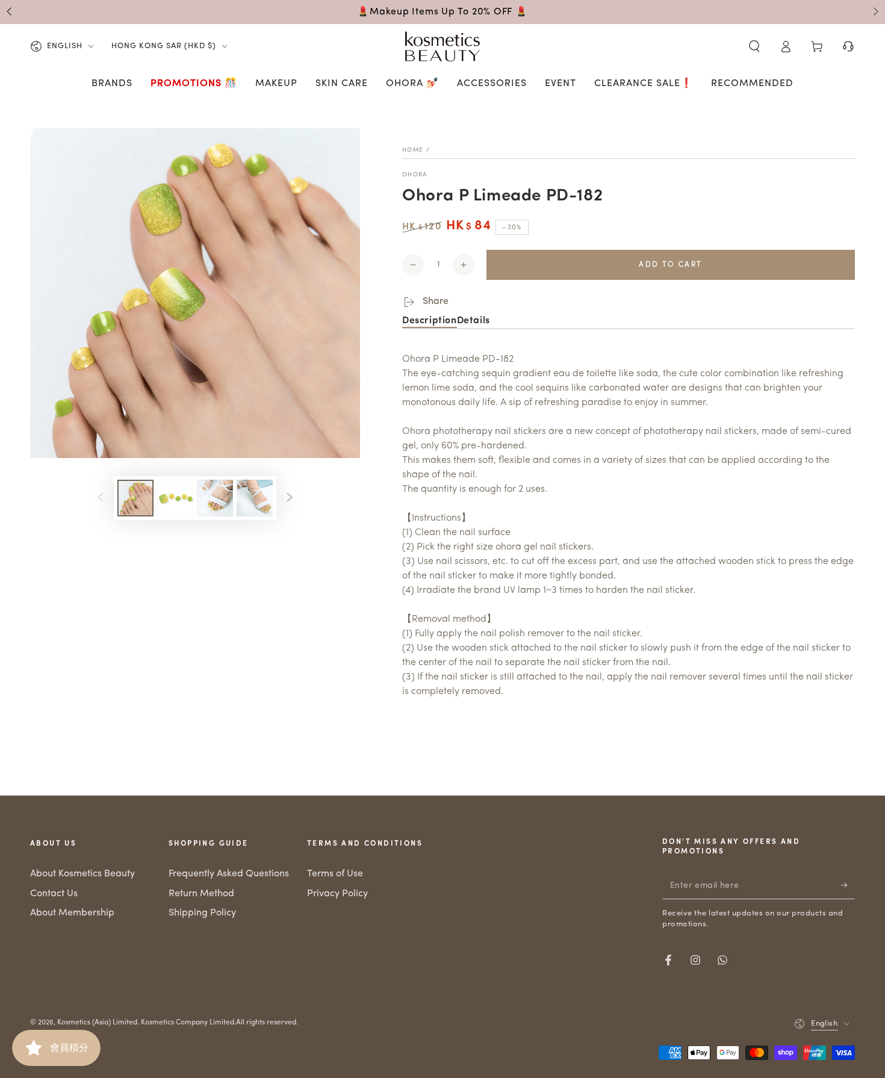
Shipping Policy (202, 913)
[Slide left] (10, 12)
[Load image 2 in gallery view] (175, 498)
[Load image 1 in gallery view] (135, 498)
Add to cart (670, 264)
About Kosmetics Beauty (82, 874)
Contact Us (54, 894)
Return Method (201, 894)
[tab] (429, 322)
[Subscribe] (848, 885)
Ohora (414, 175)
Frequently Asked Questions (229, 874)
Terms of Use (335, 874)
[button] (754, 46)
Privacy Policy (337, 894)
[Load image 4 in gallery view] (255, 498)
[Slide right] (875, 12)
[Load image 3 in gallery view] (215, 498)
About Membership (72, 913)
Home (412, 150)
